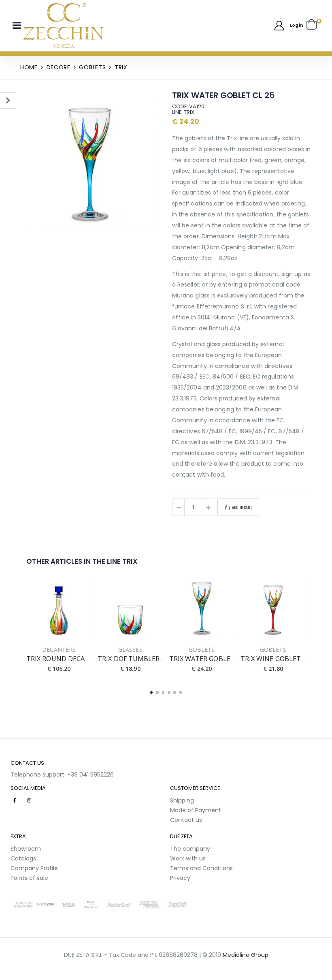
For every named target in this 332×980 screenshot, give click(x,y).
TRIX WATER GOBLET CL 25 (211, 658)
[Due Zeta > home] (63, 25)
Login (296, 25)
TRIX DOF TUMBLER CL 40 (138, 658)
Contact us (186, 820)
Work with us (188, 858)
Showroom (26, 849)
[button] (313, 25)
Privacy (180, 878)
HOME (29, 67)
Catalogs (23, 858)
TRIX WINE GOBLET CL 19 (279, 658)
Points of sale (29, 878)
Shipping (182, 800)
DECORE (58, 67)
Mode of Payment (195, 810)
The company (190, 849)
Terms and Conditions (201, 868)
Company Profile (34, 868)
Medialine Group (245, 955)
